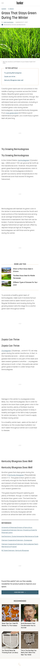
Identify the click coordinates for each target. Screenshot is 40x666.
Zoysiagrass (6, 351)
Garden (3, 9)
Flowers (11, 9)
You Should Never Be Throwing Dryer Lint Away (10, 651)
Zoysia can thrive (9, 76)
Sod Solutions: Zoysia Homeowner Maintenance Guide (19, 536)
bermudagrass (23, 160)
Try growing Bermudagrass (12, 73)
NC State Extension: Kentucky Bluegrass (15, 550)
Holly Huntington (8, 22)
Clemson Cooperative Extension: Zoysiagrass (16, 540)
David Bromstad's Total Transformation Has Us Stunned (28, 626)
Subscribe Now (19, 592)
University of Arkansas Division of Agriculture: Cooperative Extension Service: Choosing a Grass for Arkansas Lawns (19, 530)
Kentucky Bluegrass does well (13, 80)
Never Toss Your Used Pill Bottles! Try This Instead (10, 624)
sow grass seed (12, 113)
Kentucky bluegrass (16, 475)
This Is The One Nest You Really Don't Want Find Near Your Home (28, 653)
